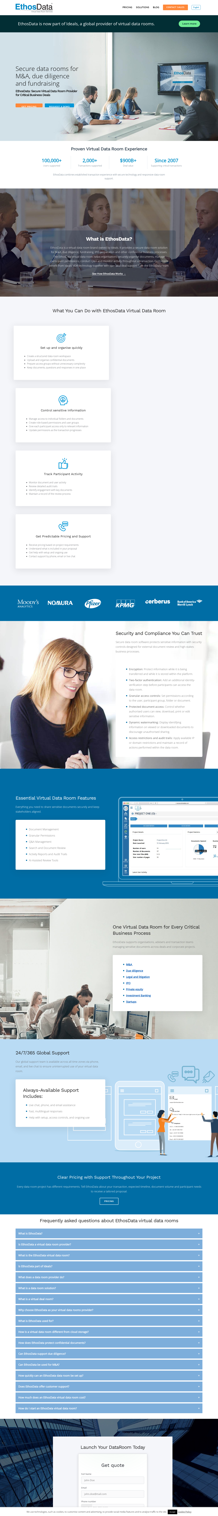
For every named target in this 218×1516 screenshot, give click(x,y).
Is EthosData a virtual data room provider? (44, 1244)
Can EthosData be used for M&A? (38, 1364)
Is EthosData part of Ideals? (35, 1266)
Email (84, 1487)
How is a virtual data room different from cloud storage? (53, 1332)
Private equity (134, 989)
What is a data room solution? (37, 1288)
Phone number (88, 1501)
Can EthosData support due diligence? (42, 1353)
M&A (129, 964)
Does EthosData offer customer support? (43, 1386)
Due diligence (134, 970)
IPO (128, 983)
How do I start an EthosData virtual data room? (47, 1408)
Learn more (189, 23)
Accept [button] (172, 1512)
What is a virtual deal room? (35, 1299)
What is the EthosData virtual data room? (44, 1255)
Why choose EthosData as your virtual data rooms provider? (55, 1310)
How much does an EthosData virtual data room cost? (52, 1397)
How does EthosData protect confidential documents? (52, 1343)
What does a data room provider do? (41, 1277)
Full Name (86, 1474)
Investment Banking (138, 995)
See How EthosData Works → (109, 273)
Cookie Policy (184, 1511)
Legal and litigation (138, 977)
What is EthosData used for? (36, 1321)
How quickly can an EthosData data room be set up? (50, 1375)
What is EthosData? (30, 1233)
